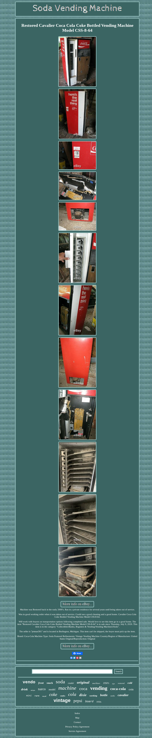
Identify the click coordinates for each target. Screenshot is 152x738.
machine (67, 688)
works (112, 696)
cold (130, 682)
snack (50, 683)
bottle (103, 695)
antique (33, 690)
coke (53, 694)
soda (60, 681)
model (52, 689)
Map (77, 718)
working (93, 695)
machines (96, 683)
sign (113, 684)
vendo (29, 682)
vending (98, 688)
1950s (98, 702)
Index (77, 713)
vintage (62, 700)
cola (72, 694)
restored (121, 683)
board (89, 701)
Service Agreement (77, 731)
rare (37, 696)
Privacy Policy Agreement (77, 726)
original (83, 682)
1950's (106, 683)
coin (131, 689)
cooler (71, 683)
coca (83, 688)
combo (62, 696)
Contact (77, 722)
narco (42, 689)
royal (44, 696)
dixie (83, 695)
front (41, 683)
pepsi (77, 701)
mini (29, 695)
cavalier (123, 695)
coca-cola (118, 689)
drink (24, 689)
